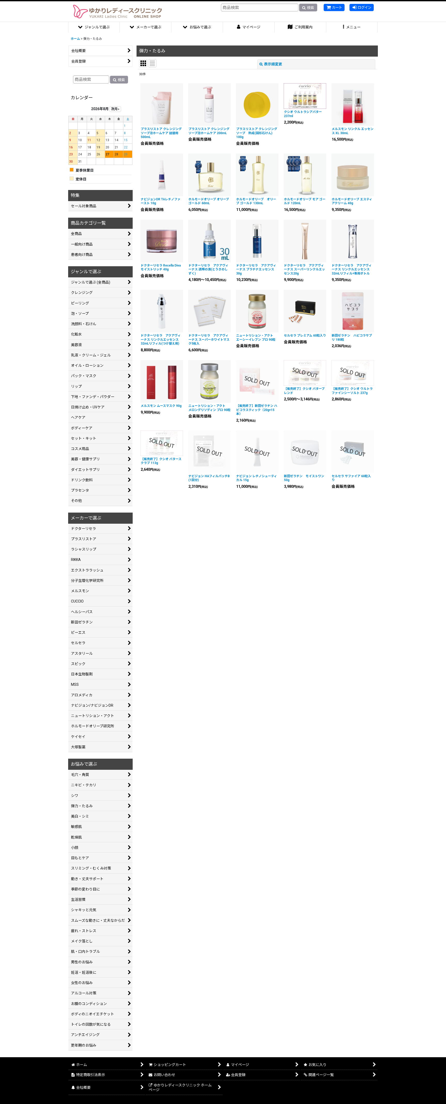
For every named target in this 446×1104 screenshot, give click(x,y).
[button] (352, 27)
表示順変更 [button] (273, 64)
